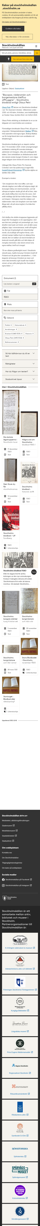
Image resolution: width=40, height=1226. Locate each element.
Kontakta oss (7, 853)
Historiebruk (19, 325)
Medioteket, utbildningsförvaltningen (15, 820)
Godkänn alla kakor (13, 28)
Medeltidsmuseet (8, 831)
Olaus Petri (6, 107)
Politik (7, 325)
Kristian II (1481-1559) (12, 333)
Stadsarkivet (19, 88)
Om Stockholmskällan (10, 858)
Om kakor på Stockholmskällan (13, 22)
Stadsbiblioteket (8, 836)
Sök (37, 53)
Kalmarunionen (11, 342)
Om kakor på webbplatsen (12, 868)
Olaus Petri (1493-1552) (13, 338)
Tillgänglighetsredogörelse (12, 863)
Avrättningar (10, 329)
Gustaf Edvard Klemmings (12, 170)
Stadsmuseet (7, 826)
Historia (28, 333)
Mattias (28, 131)
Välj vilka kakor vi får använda (17, 37)
